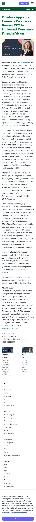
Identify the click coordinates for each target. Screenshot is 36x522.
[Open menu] (32, 3)
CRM (4, 294)
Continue (18, 519)
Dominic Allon (25, 283)
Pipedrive (26, 63)
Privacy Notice (21, 513)
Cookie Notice (10, 513)
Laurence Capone (23, 74)
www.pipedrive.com (10, 328)
